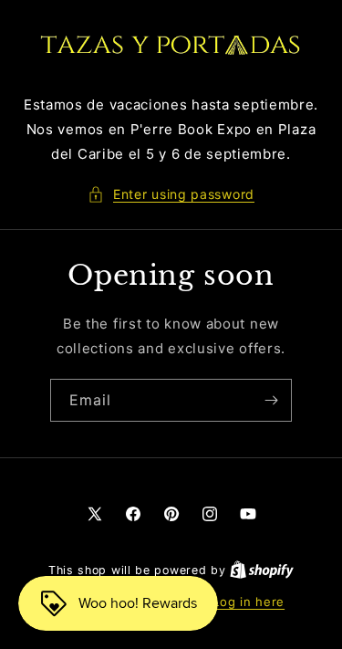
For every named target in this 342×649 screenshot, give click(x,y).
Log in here (248, 601)
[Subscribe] (271, 400)
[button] (171, 194)
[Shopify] (262, 569)
